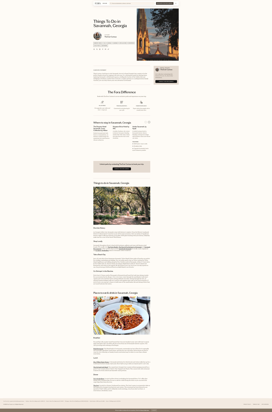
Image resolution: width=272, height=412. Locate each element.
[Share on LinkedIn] (99, 49)
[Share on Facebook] (94, 49)
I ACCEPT (154, 410)
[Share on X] (97, 49)
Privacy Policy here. (144, 410)
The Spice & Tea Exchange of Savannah (130, 247)
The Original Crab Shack (100, 367)
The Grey (96, 385)
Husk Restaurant (98, 348)
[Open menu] (176, 3)
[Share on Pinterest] (102, 49)
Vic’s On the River (98, 378)
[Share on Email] (105, 49)
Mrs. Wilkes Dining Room (101, 362)
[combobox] (133, 3)
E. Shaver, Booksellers (102, 250)
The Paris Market (113, 247)
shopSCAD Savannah (125, 249)
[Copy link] (108, 49)
